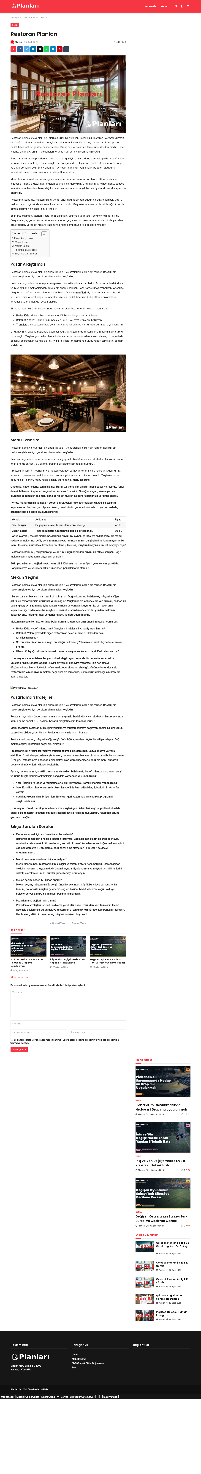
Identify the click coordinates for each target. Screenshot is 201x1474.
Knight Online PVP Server (54, 1396)
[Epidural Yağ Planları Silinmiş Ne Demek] (145, 1299)
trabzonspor (7, 1396)
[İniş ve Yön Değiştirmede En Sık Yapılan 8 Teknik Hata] (68, 946)
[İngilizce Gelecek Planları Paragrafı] (145, 1315)
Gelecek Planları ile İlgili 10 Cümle (172, 1264)
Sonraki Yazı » (79, 923)
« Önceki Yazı (57, 923)
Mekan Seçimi (22, 245)
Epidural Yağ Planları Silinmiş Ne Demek (169, 1297)
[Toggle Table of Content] (42, 234)
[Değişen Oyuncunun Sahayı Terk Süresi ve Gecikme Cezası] (108, 946)
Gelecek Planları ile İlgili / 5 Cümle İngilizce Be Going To (172, 1246)
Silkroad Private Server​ (82, 1396)
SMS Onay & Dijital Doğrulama (88, 1363)
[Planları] (25, 6)
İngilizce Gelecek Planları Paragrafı (171, 1313)
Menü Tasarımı (22, 242)
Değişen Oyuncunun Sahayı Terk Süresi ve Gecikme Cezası (107, 961)
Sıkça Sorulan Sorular (26, 253)
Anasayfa (150, 6)
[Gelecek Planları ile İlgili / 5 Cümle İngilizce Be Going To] (145, 1246)
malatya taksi (110, 1396)
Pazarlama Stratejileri (26, 249)
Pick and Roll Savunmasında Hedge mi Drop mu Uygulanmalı (27, 963)
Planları (18, 42)
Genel (164, 6)
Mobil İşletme (79, 1359)
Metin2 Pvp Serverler (27, 1396)
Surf (74, 1367)
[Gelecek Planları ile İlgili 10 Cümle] (145, 1266)
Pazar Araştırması (23, 238)
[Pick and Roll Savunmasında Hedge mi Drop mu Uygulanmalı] (28, 946)
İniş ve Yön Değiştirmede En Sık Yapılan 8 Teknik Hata (67, 961)
